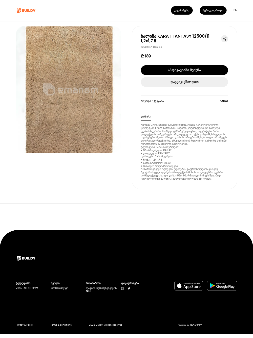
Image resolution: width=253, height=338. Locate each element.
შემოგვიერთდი (213, 10)
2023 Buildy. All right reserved (105, 324)
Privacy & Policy (24, 324)
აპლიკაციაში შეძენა (184, 70)
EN (235, 10)
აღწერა (146, 116)
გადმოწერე (181, 10)
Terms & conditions (61, 324)
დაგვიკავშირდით (184, 82)
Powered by (184, 325)
